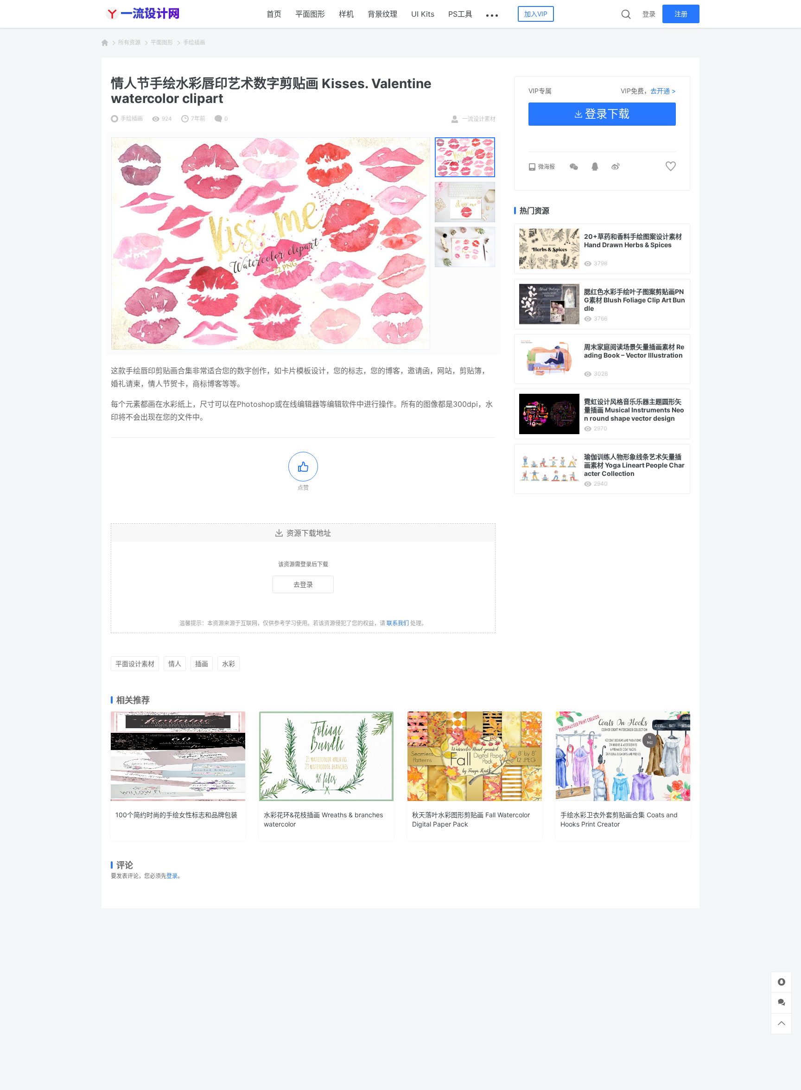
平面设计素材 (134, 663)
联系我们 (398, 623)
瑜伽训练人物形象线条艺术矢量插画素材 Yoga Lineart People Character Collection (634, 465)
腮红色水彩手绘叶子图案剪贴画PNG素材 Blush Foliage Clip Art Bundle (634, 300)
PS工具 (460, 14)
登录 (648, 14)
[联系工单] (781, 1003)
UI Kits (422, 14)
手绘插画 (194, 42)
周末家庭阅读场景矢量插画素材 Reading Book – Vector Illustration (634, 351)
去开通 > (663, 91)
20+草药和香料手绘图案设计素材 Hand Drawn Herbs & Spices (633, 240)
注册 (680, 14)
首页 (274, 14)
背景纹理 (382, 14)
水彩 (228, 663)
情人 (174, 663)
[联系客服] (781, 982)
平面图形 (310, 14)
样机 (346, 14)
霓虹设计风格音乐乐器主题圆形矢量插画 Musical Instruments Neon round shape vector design (634, 410)
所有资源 (129, 42)
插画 (201, 663)
